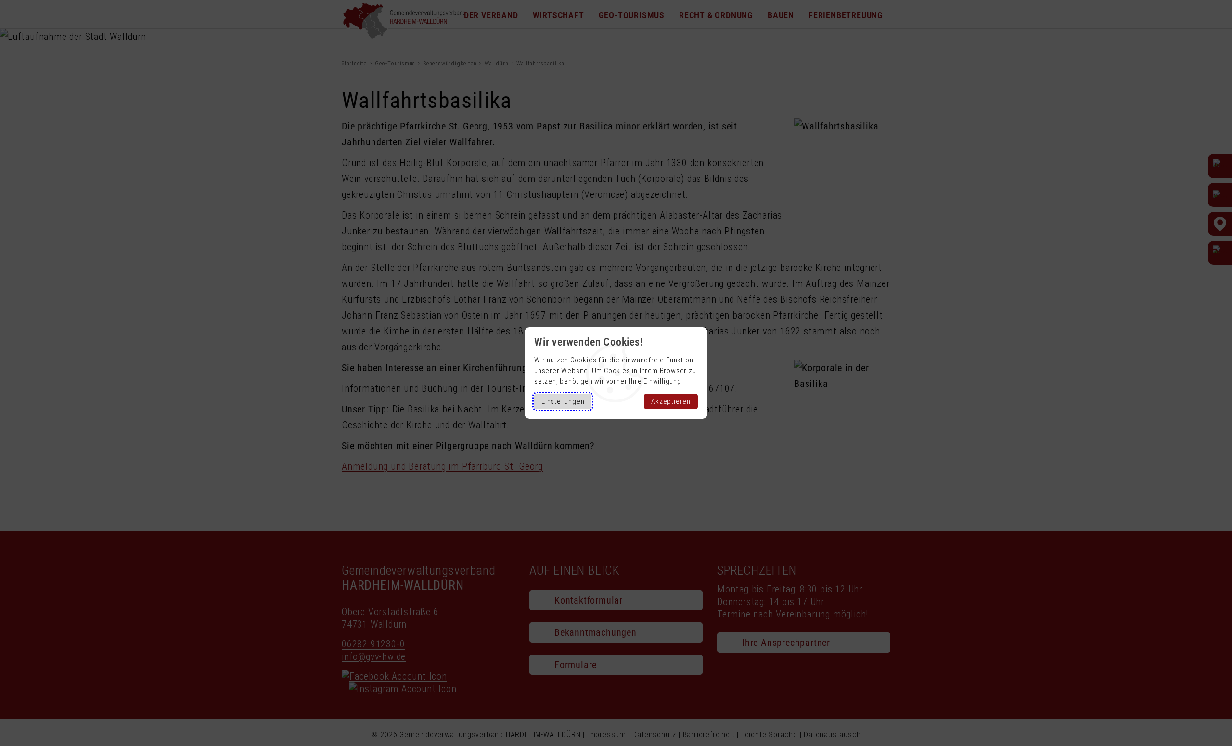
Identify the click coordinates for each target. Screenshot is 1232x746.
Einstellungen (562, 401)
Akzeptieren (671, 401)
